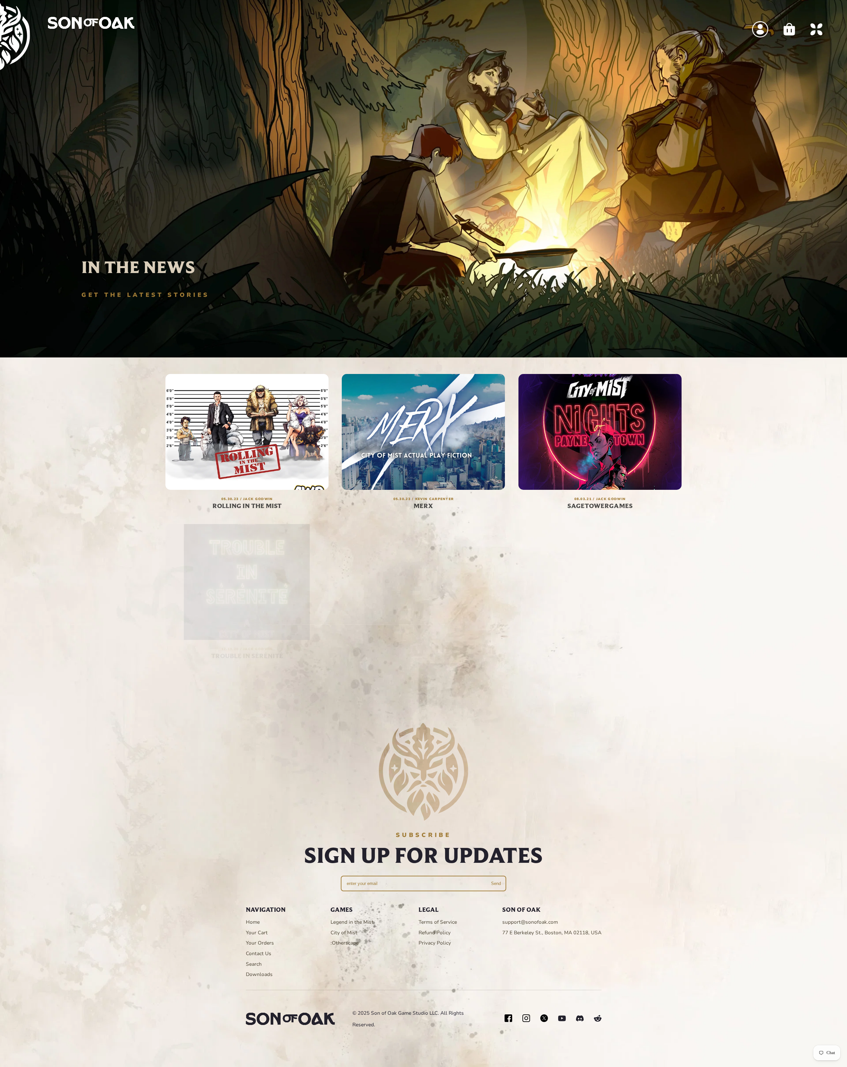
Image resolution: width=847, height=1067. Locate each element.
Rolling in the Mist (247, 505)
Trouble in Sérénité (247, 649)
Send (496, 883)
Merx (423, 505)
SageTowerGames (600, 505)
